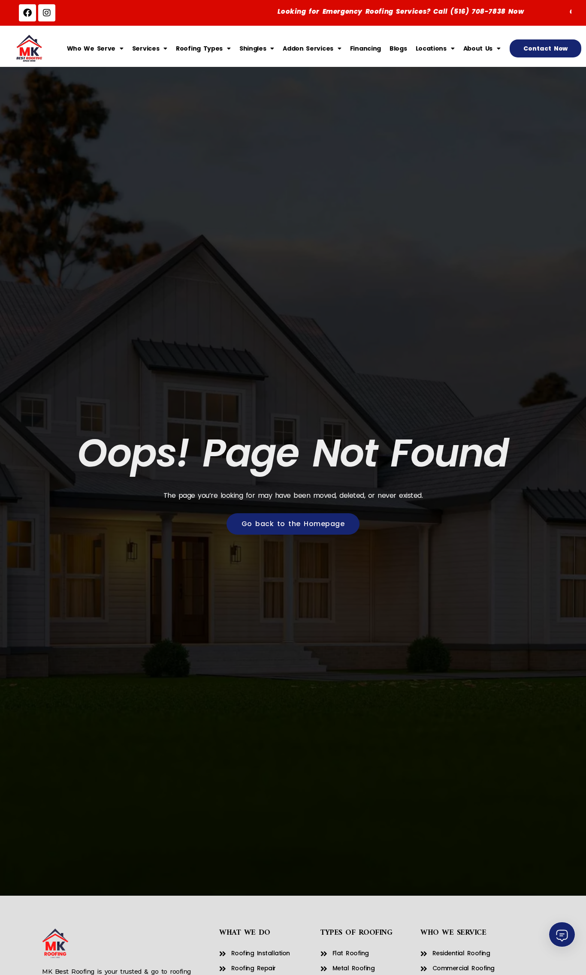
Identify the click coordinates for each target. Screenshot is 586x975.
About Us (478, 48)
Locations (431, 48)
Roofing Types (199, 48)
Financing (365, 48)
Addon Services (308, 48)
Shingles (252, 48)
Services (146, 48)
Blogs (398, 48)
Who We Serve (91, 48)
